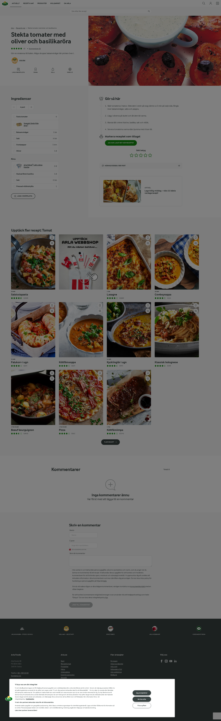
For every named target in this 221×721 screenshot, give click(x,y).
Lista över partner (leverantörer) (26, 710)
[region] (92, 698)
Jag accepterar (141, 693)
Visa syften (141, 705)
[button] (9, 699)
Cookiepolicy (30, 699)
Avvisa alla (142, 699)
